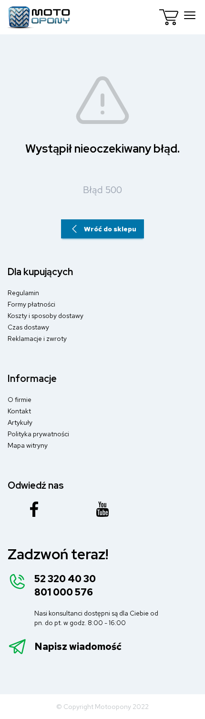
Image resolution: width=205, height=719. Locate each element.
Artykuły (20, 422)
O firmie (19, 399)
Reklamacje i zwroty (37, 338)
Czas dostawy (28, 327)
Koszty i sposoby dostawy (45, 315)
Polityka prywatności (38, 434)
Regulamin (23, 292)
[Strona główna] (39, 17)
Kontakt (19, 411)
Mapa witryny (28, 445)
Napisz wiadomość (78, 646)
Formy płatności (31, 304)
